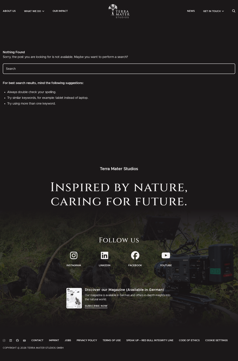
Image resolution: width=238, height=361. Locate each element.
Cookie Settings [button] (216, 340)
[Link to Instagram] (4, 340)
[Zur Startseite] (119, 11)
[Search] (233, 11)
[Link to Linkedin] (10, 340)
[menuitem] (9, 11)
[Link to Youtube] (24, 340)
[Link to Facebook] (17, 340)
